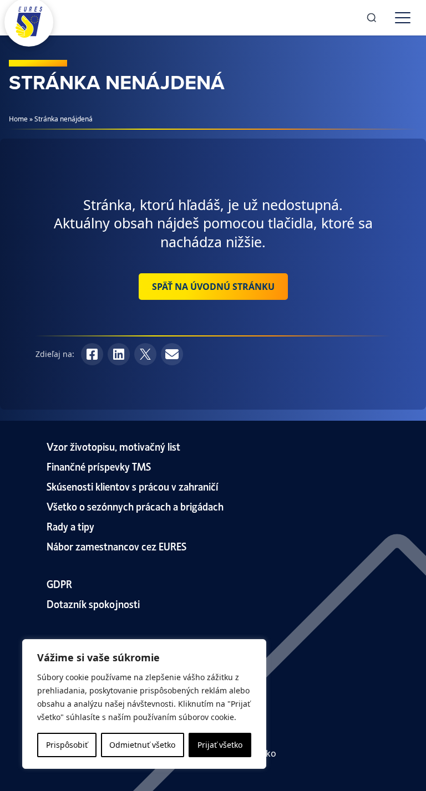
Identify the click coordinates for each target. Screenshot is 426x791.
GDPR (59, 583)
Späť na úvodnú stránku (213, 286)
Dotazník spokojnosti (93, 603)
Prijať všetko (219, 744)
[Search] (371, 18)
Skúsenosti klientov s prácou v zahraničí (133, 486)
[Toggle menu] (402, 18)
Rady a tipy (70, 526)
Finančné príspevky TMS (99, 466)
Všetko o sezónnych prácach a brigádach (135, 506)
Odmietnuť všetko (142, 744)
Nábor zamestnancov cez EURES (116, 546)
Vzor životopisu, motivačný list (113, 446)
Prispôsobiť (67, 744)
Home (18, 119)
